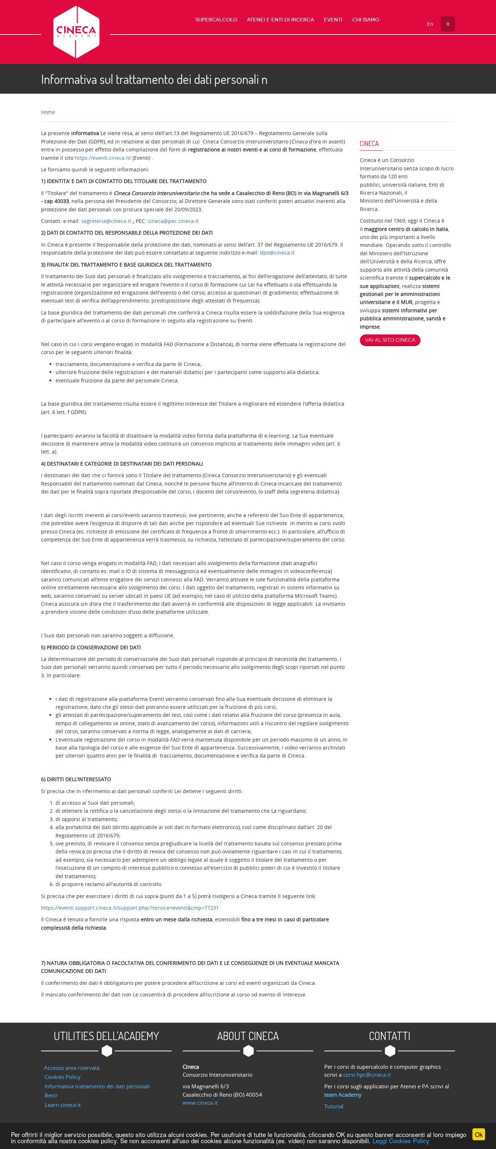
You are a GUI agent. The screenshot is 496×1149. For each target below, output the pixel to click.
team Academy (343, 1094)
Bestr (51, 1095)
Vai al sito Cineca (390, 340)
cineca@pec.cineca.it (173, 221)
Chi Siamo (365, 20)
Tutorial (333, 1106)
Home (48, 112)
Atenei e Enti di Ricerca (280, 20)
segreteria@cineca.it (107, 221)
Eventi (333, 20)
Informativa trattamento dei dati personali (97, 1086)
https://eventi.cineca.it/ (103, 157)
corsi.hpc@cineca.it (367, 1074)
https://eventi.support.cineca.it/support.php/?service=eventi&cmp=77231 (130, 907)
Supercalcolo (216, 20)
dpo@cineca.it (277, 252)
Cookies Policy (63, 1076)
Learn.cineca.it (63, 1104)
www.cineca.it (200, 1102)
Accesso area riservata (71, 1067)
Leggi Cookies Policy (401, 1140)
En (430, 23)
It (448, 23)
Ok (479, 1134)
